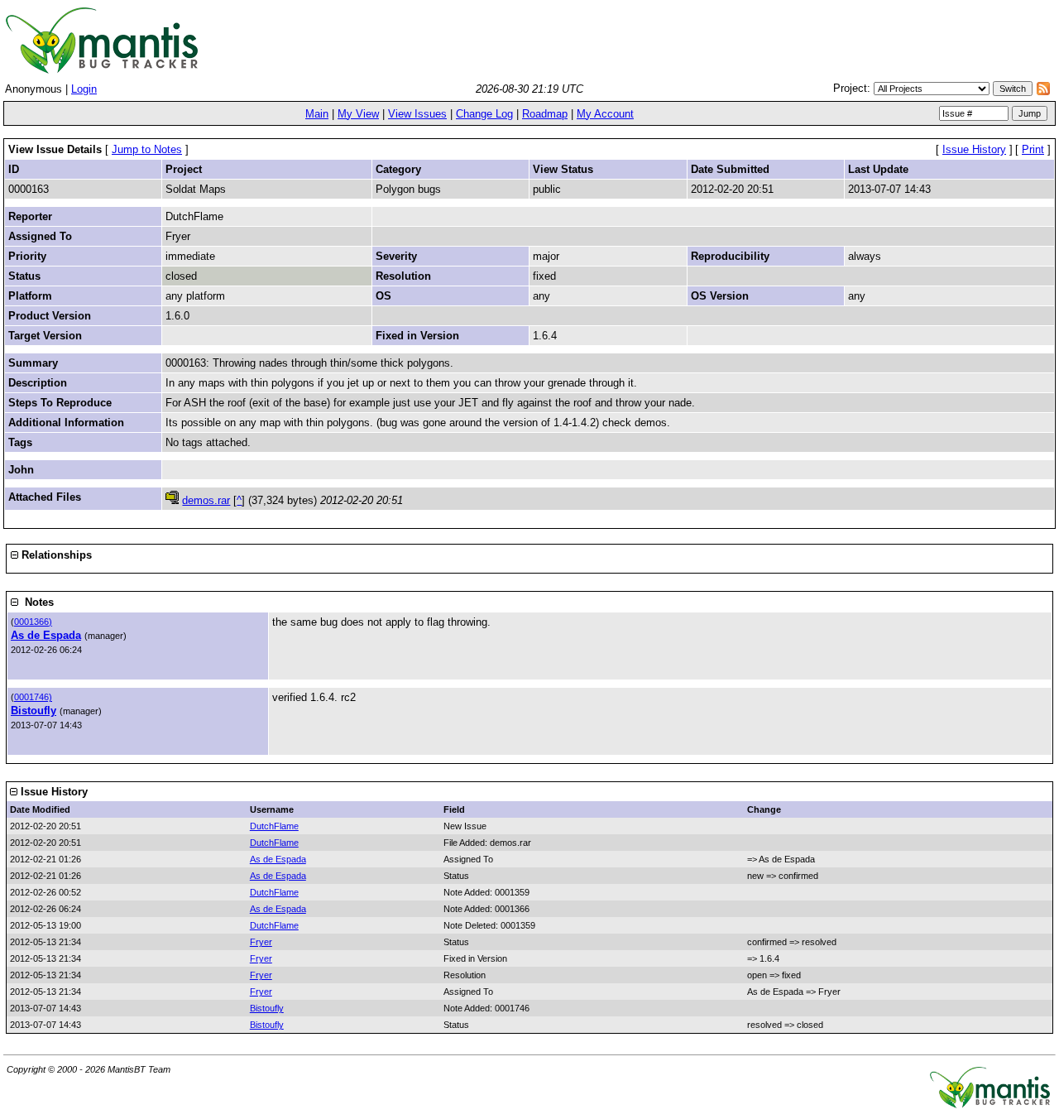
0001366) (33, 622)
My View (358, 114)
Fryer (261, 942)
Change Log (484, 114)
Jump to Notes (147, 149)
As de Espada (46, 635)
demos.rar (206, 500)
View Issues (417, 114)
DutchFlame (274, 826)
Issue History (974, 149)
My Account (605, 114)
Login (84, 89)
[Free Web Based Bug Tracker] (990, 1104)
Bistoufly (33, 710)
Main (316, 114)
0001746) (33, 697)
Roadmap (545, 114)
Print (1033, 149)
